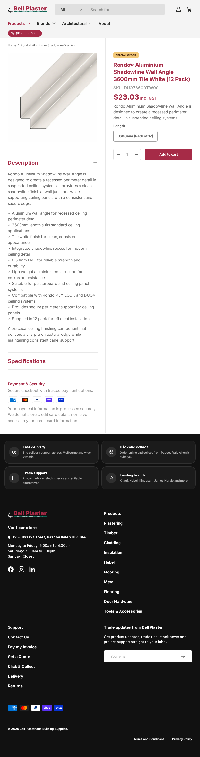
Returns (15, 685)
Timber (110, 532)
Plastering (113, 523)
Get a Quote (19, 656)
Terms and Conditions (148, 739)
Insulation (113, 552)
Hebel (109, 562)
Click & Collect (21, 666)
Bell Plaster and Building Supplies (43, 729)
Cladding (112, 542)
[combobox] (110, 9)
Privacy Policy (182, 739)
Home (12, 45)
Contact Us (18, 637)
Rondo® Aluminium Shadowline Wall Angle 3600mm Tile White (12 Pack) (50, 45)
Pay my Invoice (22, 646)
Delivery (15, 676)
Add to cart (168, 154)
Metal (109, 581)
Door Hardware (118, 601)
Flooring (111, 572)
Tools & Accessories (123, 611)
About (104, 23)
